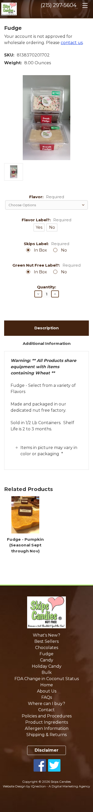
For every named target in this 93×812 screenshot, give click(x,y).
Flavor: (46, 197)
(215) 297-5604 (58, 5)
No (64, 250)
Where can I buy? (46, 703)
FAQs (46, 697)
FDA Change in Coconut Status (46, 678)
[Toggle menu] (85, 7)
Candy (46, 660)
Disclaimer (46, 750)
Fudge (46, 653)
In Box (40, 250)
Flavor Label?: (46, 220)
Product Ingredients (46, 722)
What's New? (46, 635)
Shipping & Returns (46, 734)
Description (46, 327)
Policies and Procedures (47, 716)
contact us (72, 42)
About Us (46, 691)
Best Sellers (46, 641)
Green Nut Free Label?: (46, 265)
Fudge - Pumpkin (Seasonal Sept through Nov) (25, 545)
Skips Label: (46, 244)
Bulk (47, 672)
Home (46, 684)
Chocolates (46, 647)
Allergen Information (46, 728)
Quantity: (46, 287)
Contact (46, 709)
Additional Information (47, 343)
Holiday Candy (46, 666)
